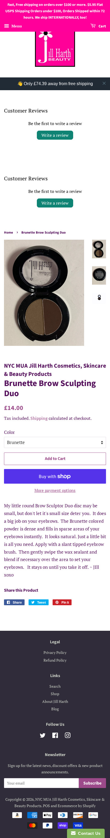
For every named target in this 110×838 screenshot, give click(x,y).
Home (8, 232)
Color (9, 432)
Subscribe (92, 783)
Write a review (55, 135)
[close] (104, 83)
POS (46, 805)
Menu (16, 26)
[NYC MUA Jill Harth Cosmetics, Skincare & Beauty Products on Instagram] (67, 736)
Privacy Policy (55, 652)
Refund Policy (55, 660)
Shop (55, 693)
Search (55, 686)
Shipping (39, 418)
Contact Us (88, 833)
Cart (102, 26)
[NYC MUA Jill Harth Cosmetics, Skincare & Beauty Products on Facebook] (55, 736)
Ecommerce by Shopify (77, 805)
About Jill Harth (55, 701)
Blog (55, 708)
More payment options (55, 490)
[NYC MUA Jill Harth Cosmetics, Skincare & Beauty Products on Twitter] (43, 736)
